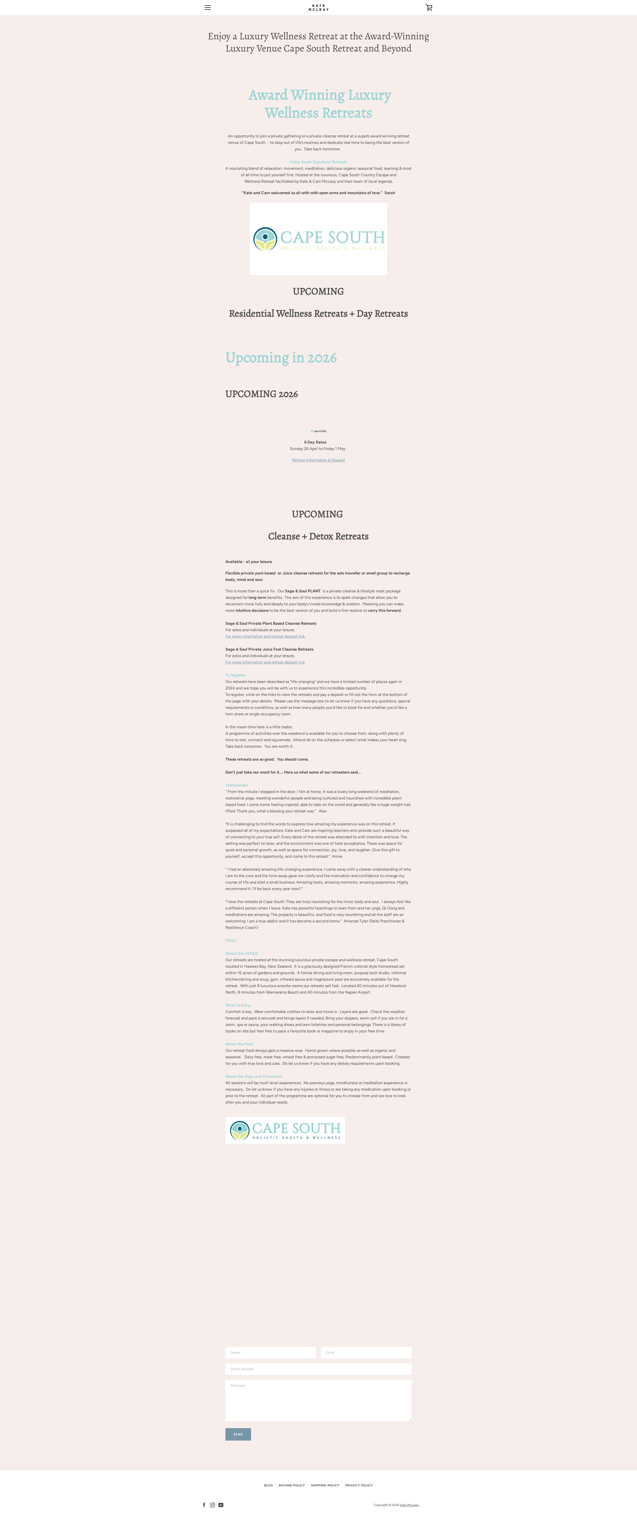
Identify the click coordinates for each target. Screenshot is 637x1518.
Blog (268, 1485)
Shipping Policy (325, 1485)
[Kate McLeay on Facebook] (204, 1504)
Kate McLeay (410, 1505)
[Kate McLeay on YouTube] (220, 1504)
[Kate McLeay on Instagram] (212, 1504)
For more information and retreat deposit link (265, 636)
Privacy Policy (359, 1485)
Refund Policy (292, 1485)
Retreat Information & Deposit (318, 460)
